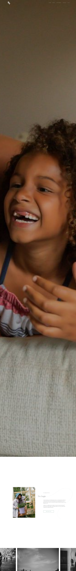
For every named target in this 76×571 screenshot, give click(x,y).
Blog (69, 2)
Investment (59, 2)
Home (50, 2)
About (54, 2)
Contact (64, 2)
